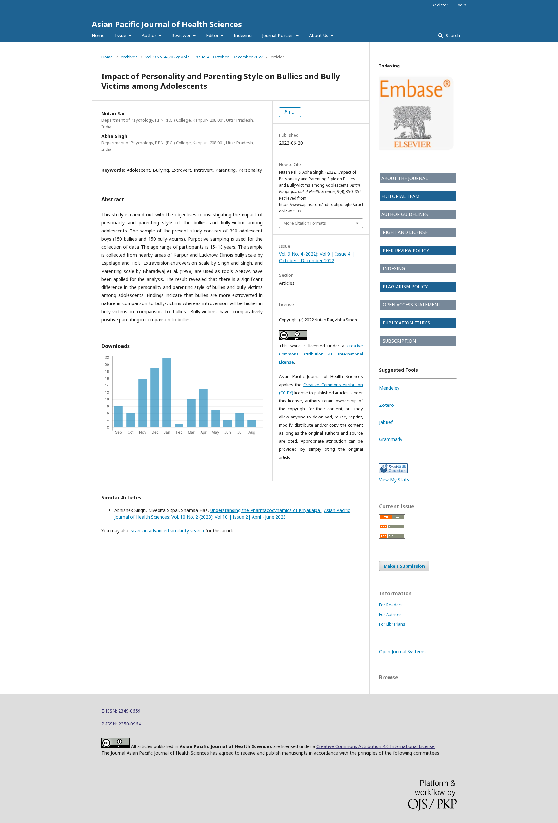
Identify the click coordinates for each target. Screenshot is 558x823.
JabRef (386, 422)
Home (98, 35)
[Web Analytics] (393, 471)
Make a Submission (404, 566)
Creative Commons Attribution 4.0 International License (321, 354)
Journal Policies (278, 35)
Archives (129, 57)
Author (150, 35)
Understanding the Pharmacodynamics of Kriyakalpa (265, 510)
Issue (121, 35)
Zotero (386, 405)
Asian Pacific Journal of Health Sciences (167, 24)
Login (461, 5)
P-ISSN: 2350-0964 (121, 724)
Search (452, 35)
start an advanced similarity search (167, 531)
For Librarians (392, 624)
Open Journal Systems (402, 651)
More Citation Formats (305, 223)
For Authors (390, 614)
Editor (213, 35)
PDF (292, 112)
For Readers (391, 605)
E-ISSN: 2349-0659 (120, 711)
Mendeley (389, 388)
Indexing (243, 35)
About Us (319, 35)
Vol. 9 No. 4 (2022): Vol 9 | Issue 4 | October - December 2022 (204, 57)
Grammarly (390, 439)
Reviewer (181, 35)
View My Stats (394, 480)
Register (440, 5)
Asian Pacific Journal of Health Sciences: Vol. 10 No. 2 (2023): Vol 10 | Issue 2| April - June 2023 (232, 513)
